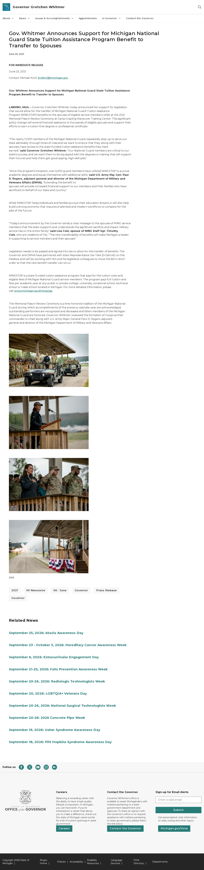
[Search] (199, 7)
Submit (178, 809)
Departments (160, 861)
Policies (61, 861)
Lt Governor (109, 18)
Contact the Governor (140, 18)
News (22, 18)
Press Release (106, 590)
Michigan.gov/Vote (174, 828)
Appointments (88, 18)
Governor (81, 590)
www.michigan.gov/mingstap (33, 290)
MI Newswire (35, 590)
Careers (64, 828)
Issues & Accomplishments (52, 18)
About (6, 18)
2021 (14, 590)
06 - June (59, 590)
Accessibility (76, 861)
